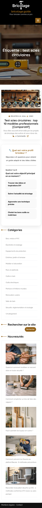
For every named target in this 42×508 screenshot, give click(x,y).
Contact (19, 505)
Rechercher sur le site (22, 324)
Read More (20, 101)
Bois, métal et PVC (12, 239)
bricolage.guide (21, 11)
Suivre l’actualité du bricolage (20, 194)
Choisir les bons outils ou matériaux (18, 213)
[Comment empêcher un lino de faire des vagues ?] (21, 385)
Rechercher (30, 329)
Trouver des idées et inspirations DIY (17, 184)
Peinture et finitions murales (16, 289)
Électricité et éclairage (14, 245)
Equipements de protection (16, 251)
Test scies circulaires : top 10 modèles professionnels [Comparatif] (21, 124)
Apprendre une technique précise (19, 203)
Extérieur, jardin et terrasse (15, 257)
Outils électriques (12, 282)
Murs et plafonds (12, 270)
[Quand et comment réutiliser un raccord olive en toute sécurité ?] (21, 354)
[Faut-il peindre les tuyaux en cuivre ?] (21, 417)
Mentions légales (8, 505)
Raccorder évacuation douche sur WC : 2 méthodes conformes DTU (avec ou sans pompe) (21, 491)
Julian (31, 116)
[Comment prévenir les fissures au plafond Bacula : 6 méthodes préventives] (21, 445)
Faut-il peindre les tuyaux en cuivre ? (19, 431)
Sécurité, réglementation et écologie (19, 308)
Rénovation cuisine (13, 295)
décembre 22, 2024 (18, 116)
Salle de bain (10, 301)
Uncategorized (11, 314)
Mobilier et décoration (14, 264)
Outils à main (10, 276)
